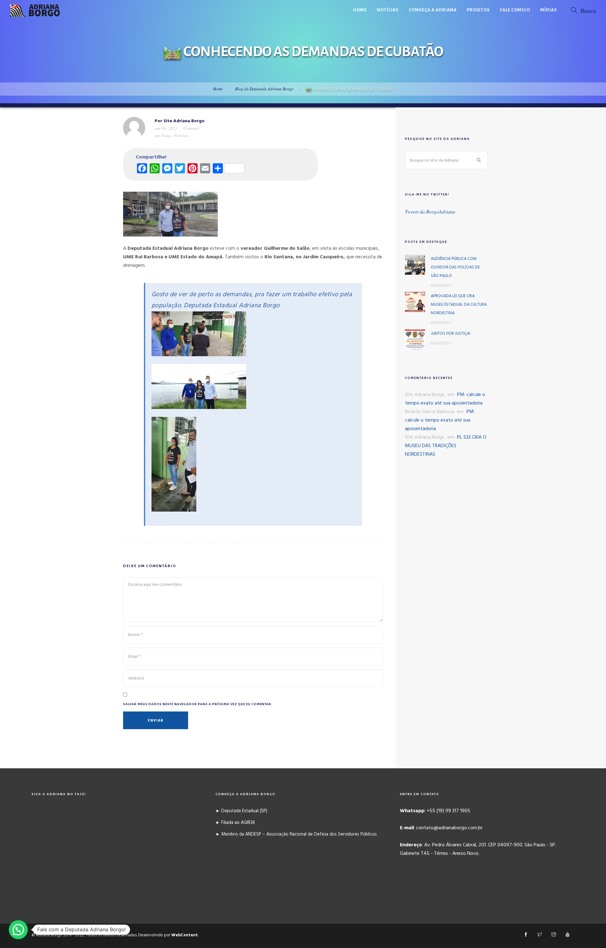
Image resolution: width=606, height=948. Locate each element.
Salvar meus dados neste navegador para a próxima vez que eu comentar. (197, 704)
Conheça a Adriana (433, 10)
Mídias (548, 10)
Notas (166, 135)
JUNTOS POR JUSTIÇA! (450, 333)
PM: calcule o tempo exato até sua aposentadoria (445, 399)
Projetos (478, 10)
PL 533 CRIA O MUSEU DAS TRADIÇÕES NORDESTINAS (445, 446)
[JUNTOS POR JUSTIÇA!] (415, 339)
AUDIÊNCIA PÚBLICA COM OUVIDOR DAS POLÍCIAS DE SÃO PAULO (455, 267)
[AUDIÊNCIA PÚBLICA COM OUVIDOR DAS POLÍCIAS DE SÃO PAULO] (415, 265)
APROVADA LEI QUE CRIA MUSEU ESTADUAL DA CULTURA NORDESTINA (459, 304)
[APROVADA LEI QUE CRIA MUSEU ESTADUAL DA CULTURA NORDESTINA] (415, 302)
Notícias (388, 10)
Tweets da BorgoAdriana (430, 211)
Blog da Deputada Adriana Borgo (264, 89)
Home (360, 10)
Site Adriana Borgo (184, 121)
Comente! (191, 128)
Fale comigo (515, 10)
